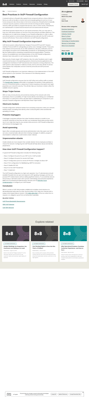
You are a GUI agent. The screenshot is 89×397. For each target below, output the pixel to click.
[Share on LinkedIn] (66, 54)
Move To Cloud (66, 36)
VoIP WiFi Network (8, 207)
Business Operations (68, 29)
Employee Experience (68, 31)
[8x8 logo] (5, 4)
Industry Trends (66, 34)
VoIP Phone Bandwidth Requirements (14, 201)
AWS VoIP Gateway (8, 204)
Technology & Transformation (70, 41)
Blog (4, 11)
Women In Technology (68, 43)
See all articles (67, 59)
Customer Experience (12, 11)
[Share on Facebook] (63, 54)
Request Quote (73, 4)
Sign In (86, 1)
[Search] (66, 1)
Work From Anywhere (68, 45)
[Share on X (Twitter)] (69, 54)
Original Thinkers (66, 38)
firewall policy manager (12, 82)
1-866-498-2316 (32, 193)
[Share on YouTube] (72, 54)
